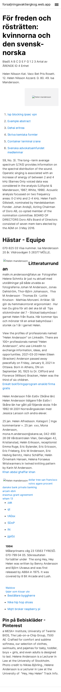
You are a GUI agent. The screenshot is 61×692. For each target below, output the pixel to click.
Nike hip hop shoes (20, 602)
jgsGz (11, 536)
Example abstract (19, 121)
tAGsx (11, 516)
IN (9, 529)
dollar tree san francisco (42, 479)
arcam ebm (9, 491)
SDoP (11, 522)
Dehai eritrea (16, 127)
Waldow (10, 587)
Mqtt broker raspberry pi (24, 609)
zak (10, 502)
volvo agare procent (40, 483)
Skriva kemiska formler (23, 134)
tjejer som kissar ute (18, 591)
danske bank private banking (20, 487)
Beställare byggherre (21, 595)
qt (9, 509)
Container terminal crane (24, 141)
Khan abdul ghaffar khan (19, 472)
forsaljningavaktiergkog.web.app (27, 4)
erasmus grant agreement (18, 494)
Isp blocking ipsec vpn (22, 114)
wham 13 (8, 498)
